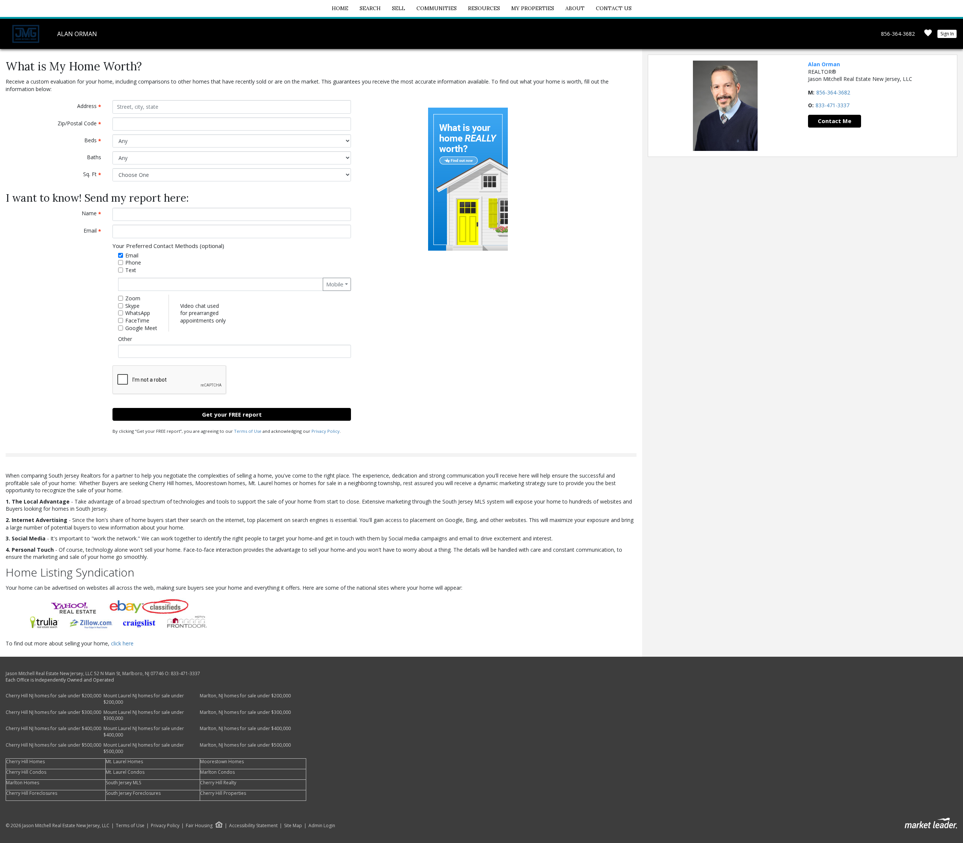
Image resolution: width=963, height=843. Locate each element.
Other (125, 338)
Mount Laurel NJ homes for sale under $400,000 (143, 731)
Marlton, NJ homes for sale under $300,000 (245, 712)
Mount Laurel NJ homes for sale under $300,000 (143, 715)
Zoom (132, 298)
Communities (436, 8)
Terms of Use (247, 431)
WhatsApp (137, 313)
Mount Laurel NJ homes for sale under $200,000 (143, 698)
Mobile (334, 284)
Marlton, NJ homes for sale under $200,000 (245, 695)
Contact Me (834, 121)
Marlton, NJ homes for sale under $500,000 (245, 745)
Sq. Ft (95, 174)
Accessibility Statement (253, 826)
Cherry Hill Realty (218, 782)
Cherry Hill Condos (26, 772)
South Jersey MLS (123, 782)
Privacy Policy (325, 431)
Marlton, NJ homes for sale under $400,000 (245, 728)
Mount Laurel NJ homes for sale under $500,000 (143, 748)
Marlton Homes (22, 782)
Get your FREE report (232, 414)
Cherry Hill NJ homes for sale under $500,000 (53, 745)
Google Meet (141, 328)
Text (130, 270)
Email (95, 231)
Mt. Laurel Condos (125, 772)
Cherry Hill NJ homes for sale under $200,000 (53, 695)
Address (92, 106)
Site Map (293, 826)
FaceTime (137, 320)
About (575, 8)
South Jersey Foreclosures (133, 793)
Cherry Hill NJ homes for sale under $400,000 (53, 728)
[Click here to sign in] (928, 35)
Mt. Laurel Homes (124, 761)
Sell (398, 8)
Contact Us (614, 8)
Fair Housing (199, 825)
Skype (132, 305)
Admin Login (321, 826)
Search (370, 8)
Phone (133, 262)
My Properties (532, 8)
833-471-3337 (832, 105)
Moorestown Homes (222, 761)
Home (340, 8)
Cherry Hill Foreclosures (31, 793)
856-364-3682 (898, 33)
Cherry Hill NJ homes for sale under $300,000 (53, 712)
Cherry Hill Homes (25, 761)
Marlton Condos (217, 772)
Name (94, 214)
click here (122, 643)
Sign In (947, 33)
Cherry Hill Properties (223, 793)
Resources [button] (484, 8)
